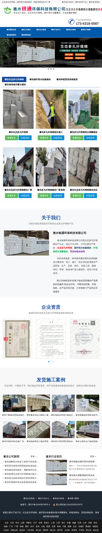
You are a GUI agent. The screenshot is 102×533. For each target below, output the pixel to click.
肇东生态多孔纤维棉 (14, 79)
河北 (17, 523)
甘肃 (53, 526)
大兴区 (67, 530)
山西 (22, 523)
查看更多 (11, 138)
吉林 (40, 523)
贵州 (37, 526)
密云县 (89, 530)
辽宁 (35, 523)
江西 (79, 523)
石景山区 (14, 530)
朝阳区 (95, 526)
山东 (85, 523)
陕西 (48, 526)
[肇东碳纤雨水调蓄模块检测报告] (85, 338)
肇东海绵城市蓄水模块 (15, 84)
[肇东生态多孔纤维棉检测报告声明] (17, 338)
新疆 (69, 526)
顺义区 (53, 530)
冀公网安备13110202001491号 (69, 504)
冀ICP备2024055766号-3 (39, 504)
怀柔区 (74, 530)
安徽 (69, 523)
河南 (90, 523)
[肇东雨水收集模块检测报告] (51, 338)
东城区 (81, 526)
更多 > (34, 456)
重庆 (27, 526)
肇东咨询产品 (80, 2)
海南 (22, 526)
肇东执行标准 (67, 2)
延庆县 (96, 530)
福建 (74, 523)
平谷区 (81, 530)
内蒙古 (29, 523)
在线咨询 (25, 138)
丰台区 (6, 530)
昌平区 (60, 530)
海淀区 (22, 530)
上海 (53, 523)
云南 (43, 526)
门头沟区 (30, 530)
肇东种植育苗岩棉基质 (67, 79)
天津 (12, 523)
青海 (59, 526)
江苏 (58, 523)
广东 (11, 526)
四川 (32, 526)
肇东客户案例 (73, 498)
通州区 (45, 530)
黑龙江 (46, 523)
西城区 (88, 526)
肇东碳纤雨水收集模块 (40, 79)
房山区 (38, 530)
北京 (6, 523)
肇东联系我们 (94, 2)
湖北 (95, 523)
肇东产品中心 (43, 498)
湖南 (6, 526)
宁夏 (64, 526)
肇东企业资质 (29, 498)
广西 (16, 526)
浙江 (63, 523)
